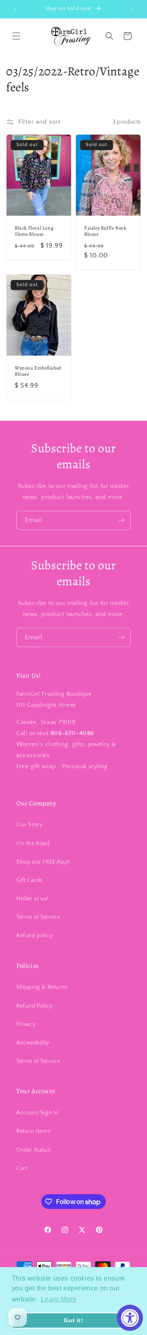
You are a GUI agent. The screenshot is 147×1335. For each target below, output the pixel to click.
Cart (21, 1168)
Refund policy (34, 935)
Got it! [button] (73, 1320)
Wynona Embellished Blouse (38, 371)
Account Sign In (37, 1112)
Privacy (26, 1024)
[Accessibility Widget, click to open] (130, 1318)
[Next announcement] (132, 9)
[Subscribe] (121, 520)
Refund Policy (34, 1006)
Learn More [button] (58, 1299)
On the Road (33, 843)
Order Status (33, 1150)
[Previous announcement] (15, 9)
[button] (16, 36)
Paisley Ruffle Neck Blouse (105, 231)
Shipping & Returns (42, 987)
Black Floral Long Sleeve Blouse (34, 231)
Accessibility (32, 1043)
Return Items (33, 1131)
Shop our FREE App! (43, 862)
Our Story (29, 824)
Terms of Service (38, 917)
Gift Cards (29, 880)
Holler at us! (32, 898)
